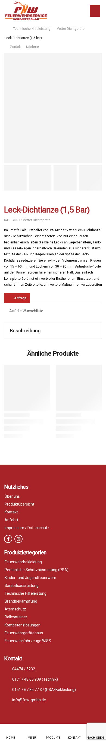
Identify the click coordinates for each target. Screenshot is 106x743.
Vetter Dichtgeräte (71, 29)
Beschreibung (25, 330)
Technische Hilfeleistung (32, 29)
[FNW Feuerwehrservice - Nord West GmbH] (26, 10)
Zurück (15, 47)
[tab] (53, 331)
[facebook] (8, 539)
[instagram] (18, 539)
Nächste (33, 47)
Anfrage (20, 298)
